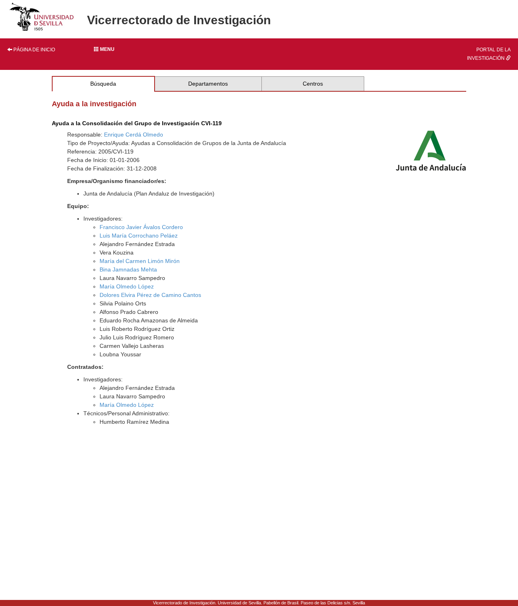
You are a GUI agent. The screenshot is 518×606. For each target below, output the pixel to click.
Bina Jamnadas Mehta (128, 269)
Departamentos (208, 83)
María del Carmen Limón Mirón (140, 261)
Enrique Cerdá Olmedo (133, 134)
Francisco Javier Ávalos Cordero (141, 227)
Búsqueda (103, 83)
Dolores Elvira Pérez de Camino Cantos (150, 295)
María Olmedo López (127, 286)
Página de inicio (33, 50)
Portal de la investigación (489, 54)
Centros (313, 83)
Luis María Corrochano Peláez (139, 235)
